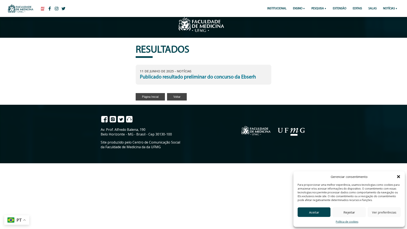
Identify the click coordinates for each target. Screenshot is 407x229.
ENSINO (297, 8)
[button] (398, 177)
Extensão (339, 8)
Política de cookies (347, 221)
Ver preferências (384, 212)
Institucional (277, 8)
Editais (357, 8)
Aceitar (314, 212)
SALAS (372, 8)
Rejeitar (349, 212)
